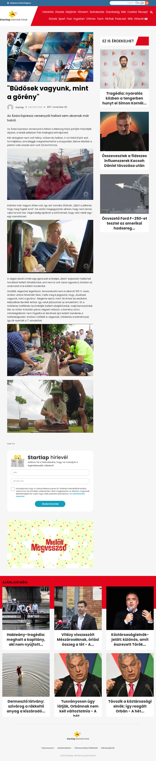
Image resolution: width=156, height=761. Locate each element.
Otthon (91, 19)
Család (132, 12)
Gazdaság (113, 12)
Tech (100, 19)
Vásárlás (48, 12)
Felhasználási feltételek (86, 747)
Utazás (59, 12)
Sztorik (53, 19)
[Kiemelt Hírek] (15, 16)
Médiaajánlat (107, 747)
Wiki (130, 19)
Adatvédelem (64, 747)
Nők (123, 12)
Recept (143, 12)
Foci (69, 19)
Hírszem (83, 12)
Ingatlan (79, 19)
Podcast (120, 19)
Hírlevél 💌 (141, 19)
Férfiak (109, 19)
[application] (50, 544)
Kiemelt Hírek (35, 107)
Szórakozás (97, 12)
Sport (61, 19)
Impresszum (48, 747)
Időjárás (71, 12)
